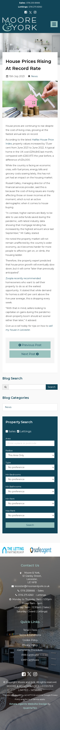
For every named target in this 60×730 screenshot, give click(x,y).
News (34, 76)
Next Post (28, 354)
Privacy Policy (30, 645)
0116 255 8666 (33, 3)
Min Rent (10, 499)
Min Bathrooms (13, 486)
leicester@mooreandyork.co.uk (32, 586)
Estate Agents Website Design (28, 703)
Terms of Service (32, 699)
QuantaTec (30, 707)
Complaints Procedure (30, 650)
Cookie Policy (30, 640)
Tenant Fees (30, 630)
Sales (12, 431)
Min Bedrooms (13, 474)
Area (8, 438)
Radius (9, 450)
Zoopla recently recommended (23, 278)
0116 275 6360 (35, 7)
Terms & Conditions (30, 635)
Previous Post (31, 345)
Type (8, 462)
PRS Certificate (30, 655)
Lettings (25, 431)
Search (52, 387)
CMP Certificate (30, 659)
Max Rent (10, 511)
